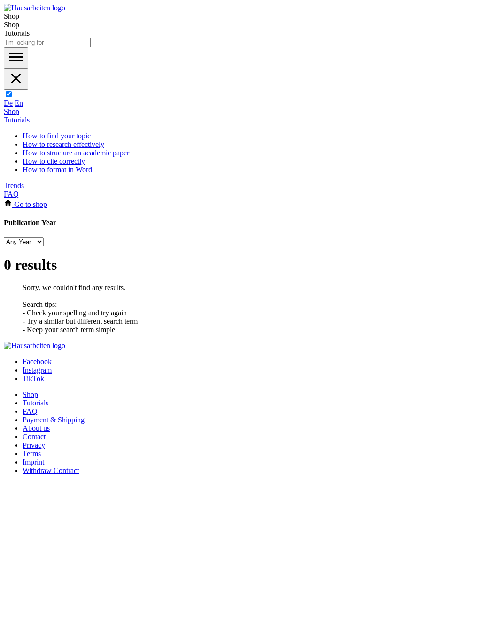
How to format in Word (57, 170)
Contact (34, 437)
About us (36, 428)
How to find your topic (57, 136)
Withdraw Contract (51, 470)
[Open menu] (16, 58)
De (8, 103)
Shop (11, 111)
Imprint (33, 462)
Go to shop (29, 204)
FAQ (11, 194)
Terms (32, 454)
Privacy (34, 445)
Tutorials (17, 120)
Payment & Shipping (54, 420)
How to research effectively (63, 144)
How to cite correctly (54, 161)
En (19, 103)
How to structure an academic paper (76, 153)
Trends (14, 186)
